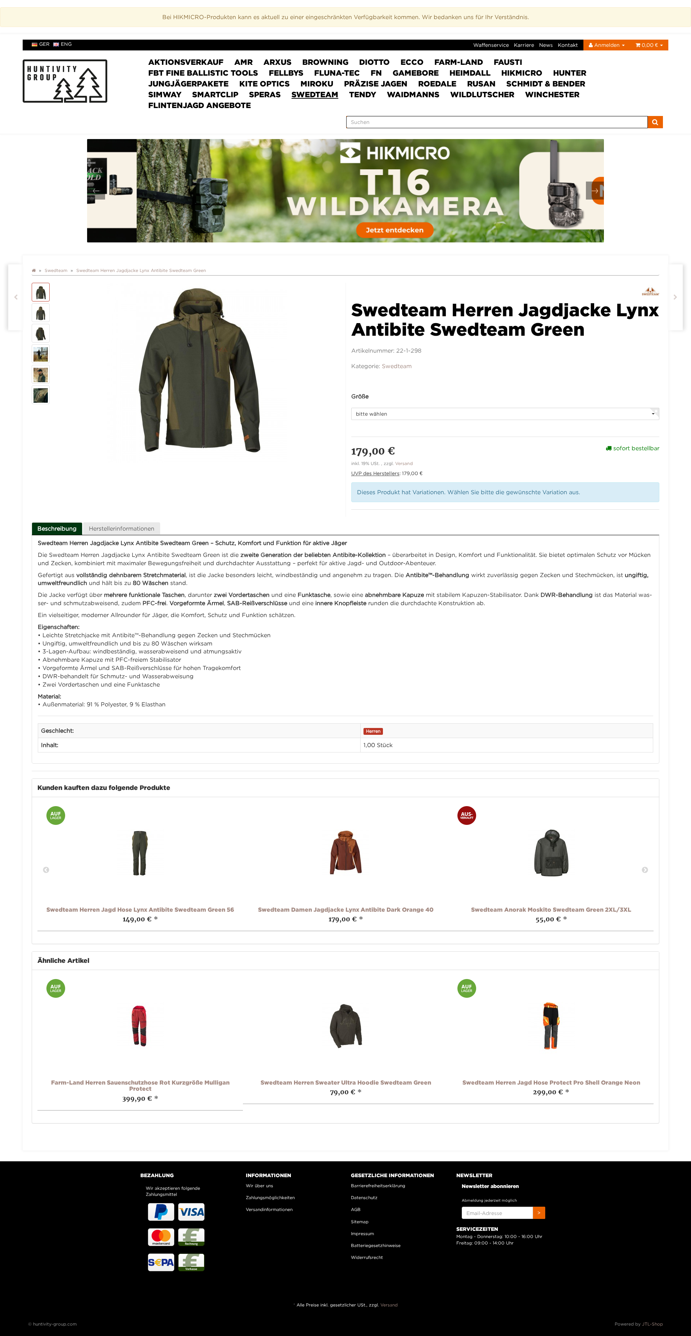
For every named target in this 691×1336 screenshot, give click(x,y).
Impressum (362, 1233)
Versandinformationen (269, 1209)
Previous (46, 870)
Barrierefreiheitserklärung (378, 1185)
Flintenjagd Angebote (199, 105)
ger (44, 43)
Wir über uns (259, 1185)
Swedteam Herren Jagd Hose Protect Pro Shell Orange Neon (551, 1082)
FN (376, 72)
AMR (243, 62)
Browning (325, 62)
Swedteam (315, 94)
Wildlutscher (482, 94)
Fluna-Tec (337, 72)
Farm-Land (458, 62)
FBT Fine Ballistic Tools (203, 72)
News (546, 45)
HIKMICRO (521, 72)
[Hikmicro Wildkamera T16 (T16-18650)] (345, 190)
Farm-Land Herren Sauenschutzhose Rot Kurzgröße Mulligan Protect (140, 1085)
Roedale (437, 83)
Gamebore (416, 72)
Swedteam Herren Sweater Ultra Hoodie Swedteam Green (346, 1082)
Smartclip (215, 94)
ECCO (412, 62)
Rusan (481, 83)
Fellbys (286, 72)
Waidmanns (413, 94)
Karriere (524, 45)
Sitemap (360, 1221)
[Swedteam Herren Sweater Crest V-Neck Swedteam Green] (15, 297)
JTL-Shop (652, 1324)
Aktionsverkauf (185, 62)
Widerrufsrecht (367, 1257)
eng (66, 43)
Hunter (569, 72)
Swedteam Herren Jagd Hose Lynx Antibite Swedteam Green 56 (140, 909)
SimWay (164, 94)
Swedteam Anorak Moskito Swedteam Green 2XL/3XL (551, 909)
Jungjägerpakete (188, 83)
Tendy (362, 94)
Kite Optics (264, 83)
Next (645, 870)
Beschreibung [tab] (57, 528)
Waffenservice (491, 45)
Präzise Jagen (375, 83)
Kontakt (568, 45)
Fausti (508, 62)
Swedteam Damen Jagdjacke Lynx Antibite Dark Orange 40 (346, 909)
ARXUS (277, 62)
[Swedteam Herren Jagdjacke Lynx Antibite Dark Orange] (675, 297)
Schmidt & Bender (545, 83)
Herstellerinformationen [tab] (121, 528)
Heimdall (470, 72)
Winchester (552, 94)
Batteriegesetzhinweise (376, 1245)
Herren (373, 731)
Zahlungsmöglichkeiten (270, 1197)
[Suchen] (655, 122)
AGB (356, 1209)
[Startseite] (34, 270)
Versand (404, 463)
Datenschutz (364, 1197)
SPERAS (265, 94)
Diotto (374, 62)
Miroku (317, 83)
